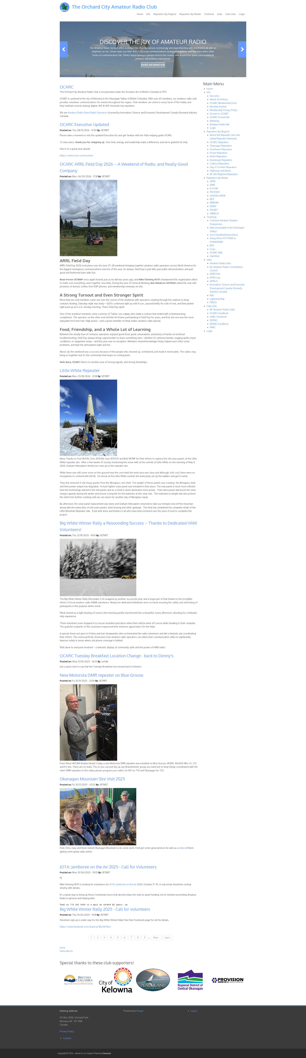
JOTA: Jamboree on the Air (122, 884)
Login (242, 14)
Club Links (230, 14)
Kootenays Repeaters (221, 160)
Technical (209, 14)
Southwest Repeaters (221, 149)
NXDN (213, 206)
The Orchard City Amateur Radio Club (114, 7)
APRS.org (215, 277)
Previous (64, 49)
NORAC (214, 320)
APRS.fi (213, 281)
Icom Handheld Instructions (224, 234)
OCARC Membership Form (223, 103)
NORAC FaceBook (219, 323)
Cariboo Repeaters (219, 163)
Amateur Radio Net (219, 124)
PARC (212, 327)
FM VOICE (215, 192)
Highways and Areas (220, 170)
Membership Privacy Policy (223, 110)
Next (242, 49)
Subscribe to (66, 951)
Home (140, 14)
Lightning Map (217, 299)
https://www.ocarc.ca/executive (76, 155)
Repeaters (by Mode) (190, 14)
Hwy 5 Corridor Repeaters (223, 167)
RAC (212, 295)
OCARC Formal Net (219, 117)
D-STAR (214, 188)
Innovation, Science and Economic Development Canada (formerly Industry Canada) (227, 288)
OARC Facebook (218, 316)
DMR (212, 185)
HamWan (214, 256)
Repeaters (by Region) (164, 14)
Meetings (214, 120)
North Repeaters (218, 156)
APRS (213, 181)
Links (219, 14)
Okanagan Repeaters (221, 145)
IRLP (212, 199)
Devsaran (107, 1053)
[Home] (64, 9)
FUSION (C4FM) (217, 195)
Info (148, 14)
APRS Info (215, 274)
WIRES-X (214, 213)
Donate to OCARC (219, 113)
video (182, 848)
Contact (67, 1038)
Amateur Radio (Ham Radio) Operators (88, 112)
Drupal (139, 1010)
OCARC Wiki (216, 252)
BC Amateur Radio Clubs (222, 309)
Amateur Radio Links (220, 263)
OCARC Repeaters (219, 142)
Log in (194, 1010)
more (62, 947)
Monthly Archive (218, 106)
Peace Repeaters (218, 152)
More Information (153, 64)
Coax (212, 249)
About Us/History (219, 99)
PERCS (213, 302)
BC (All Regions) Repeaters (224, 174)
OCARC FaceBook (219, 313)
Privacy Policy (67, 1031)
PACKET (214, 209)
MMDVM (214, 202)
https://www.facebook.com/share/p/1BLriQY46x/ (85, 926)
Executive (214, 96)
